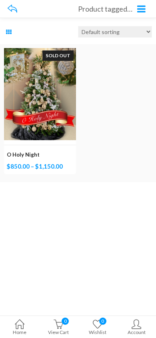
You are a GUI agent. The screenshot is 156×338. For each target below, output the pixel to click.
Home (19, 332)
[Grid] (9, 32)
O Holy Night (23, 154)
